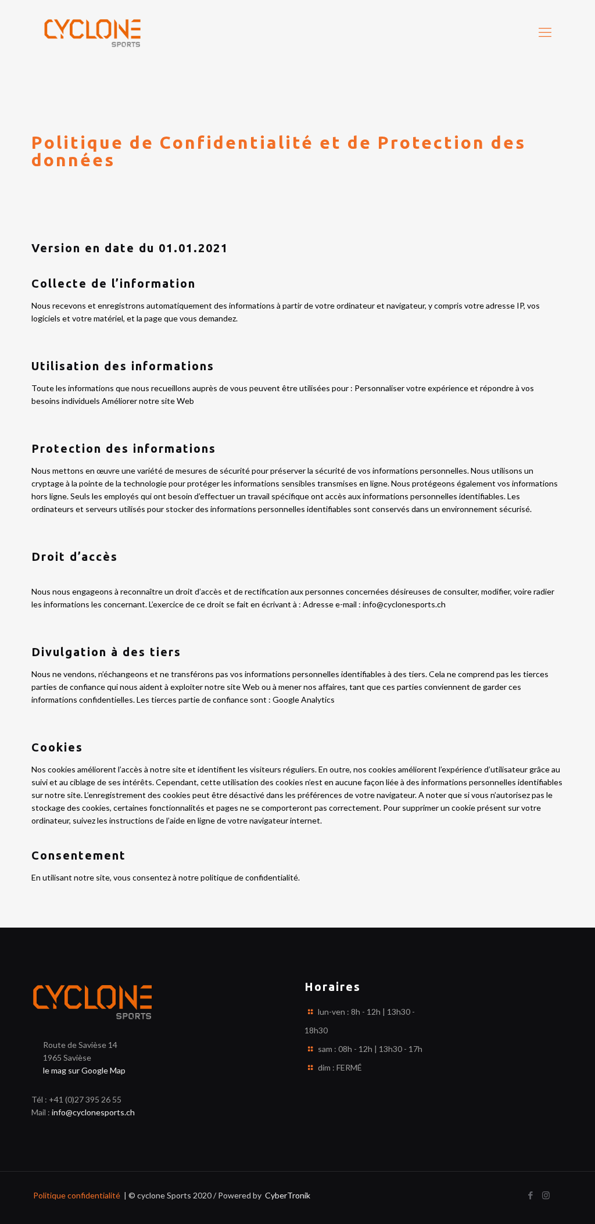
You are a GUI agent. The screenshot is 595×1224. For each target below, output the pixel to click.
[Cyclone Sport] (92, 32)
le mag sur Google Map (84, 1070)
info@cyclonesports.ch (93, 1112)
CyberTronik (286, 1195)
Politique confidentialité (75, 1195)
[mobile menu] (545, 32)
